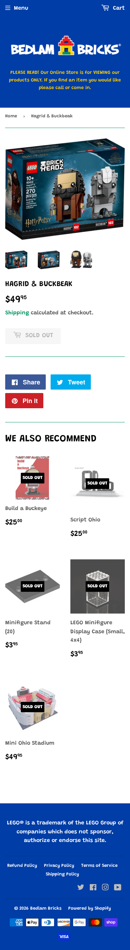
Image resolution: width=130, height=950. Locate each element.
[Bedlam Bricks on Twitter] (80, 888)
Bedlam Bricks (45, 908)
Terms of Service (99, 865)
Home (11, 116)
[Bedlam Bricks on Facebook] (93, 888)
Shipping (17, 313)
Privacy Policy (59, 865)
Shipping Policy (62, 874)
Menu (21, 8)
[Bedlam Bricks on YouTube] (117, 888)
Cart (118, 8)
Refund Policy (22, 865)
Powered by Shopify (89, 908)
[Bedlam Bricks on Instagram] (105, 888)
